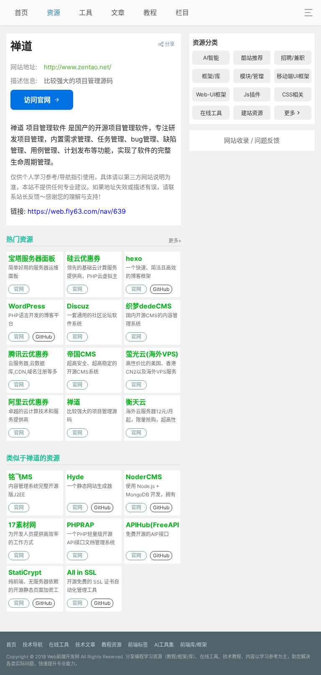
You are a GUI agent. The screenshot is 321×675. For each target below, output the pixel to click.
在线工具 (211, 112)
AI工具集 (164, 645)
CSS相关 (292, 94)
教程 (150, 12)
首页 (21, 12)
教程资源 (112, 645)
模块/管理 (252, 76)
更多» (174, 241)
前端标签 (138, 645)
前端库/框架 (193, 645)
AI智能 (211, 57)
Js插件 (252, 94)
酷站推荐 (252, 57)
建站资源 (252, 112)
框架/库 (211, 76)
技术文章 (85, 645)
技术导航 (33, 645)
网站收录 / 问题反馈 (252, 140)
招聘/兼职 (293, 57)
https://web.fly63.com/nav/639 (77, 211)
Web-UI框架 (211, 94)
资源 (53, 12)
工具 (85, 12)
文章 (118, 12)
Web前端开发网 (63, 657)
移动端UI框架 (293, 76)
